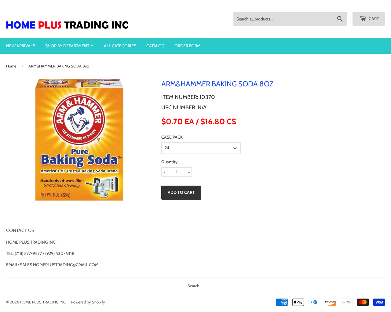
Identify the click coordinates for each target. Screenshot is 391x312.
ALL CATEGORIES (120, 46)
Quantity (169, 162)
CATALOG (155, 46)
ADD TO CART (181, 192)
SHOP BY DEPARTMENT (67, 46)
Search (193, 285)
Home (11, 65)
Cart (373, 18)
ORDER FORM (187, 46)
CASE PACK (172, 137)
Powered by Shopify (88, 301)
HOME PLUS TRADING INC (43, 301)
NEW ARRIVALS (20, 46)
